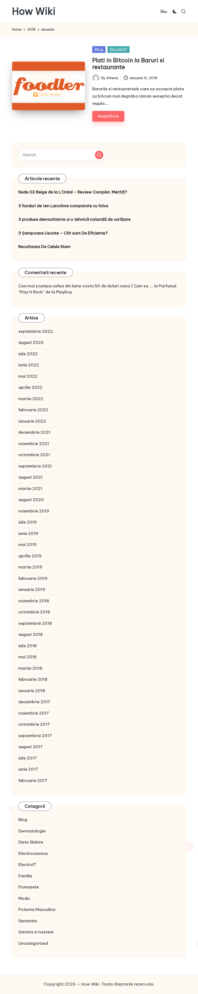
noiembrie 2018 (33, 601)
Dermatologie (32, 831)
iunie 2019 (28, 533)
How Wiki (34, 11)
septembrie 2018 (35, 623)
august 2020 (31, 499)
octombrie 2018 (34, 612)
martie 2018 (30, 668)
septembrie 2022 (35, 331)
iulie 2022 (28, 353)
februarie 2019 (32, 578)
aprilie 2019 (30, 556)
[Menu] (163, 11)
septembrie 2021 (35, 466)
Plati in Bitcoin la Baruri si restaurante (128, 64)
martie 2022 (30, 398)
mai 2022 (27, 376)
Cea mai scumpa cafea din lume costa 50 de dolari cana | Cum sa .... (85, 286)
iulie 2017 (27, 758)
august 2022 (31, 342)
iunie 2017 (28, 769)
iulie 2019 (27, 522)
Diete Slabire (30, 842)
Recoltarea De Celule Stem (44, 246)
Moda (24, 898)
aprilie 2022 (30, 387)
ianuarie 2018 (31, 690)
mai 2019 (27, 544)
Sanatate (27, 920)
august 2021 (30, 477)
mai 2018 (27, 657)
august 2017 (30, 746)
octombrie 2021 (34, 454)
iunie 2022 (28, 365)
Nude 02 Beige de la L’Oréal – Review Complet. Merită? (72, 192)
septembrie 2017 (35, 735)
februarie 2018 (32, 679)
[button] (99, 155)
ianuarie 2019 (31, 589)
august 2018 (30, 634)
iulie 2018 (27, 645)
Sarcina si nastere (36, 932)
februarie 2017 (32, 780)
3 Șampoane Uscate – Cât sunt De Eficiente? (63, 233)
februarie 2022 (33, 409)
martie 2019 (30, 567)
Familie (25, 876)
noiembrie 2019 (33, 511)
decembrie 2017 (34, 701)
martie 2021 (30, 488)
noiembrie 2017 (33, 713)
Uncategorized (33, 943)
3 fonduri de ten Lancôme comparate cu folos (63, 205)
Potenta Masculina (36, 909)
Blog (99, 49)
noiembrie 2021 (33, 443)
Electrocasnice (33, 853)
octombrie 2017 (34, 724)
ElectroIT (118, 49)
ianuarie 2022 (32, 421)
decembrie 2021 (34, 432)
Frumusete (28, 887)
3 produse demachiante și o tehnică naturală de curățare (74, 219)
